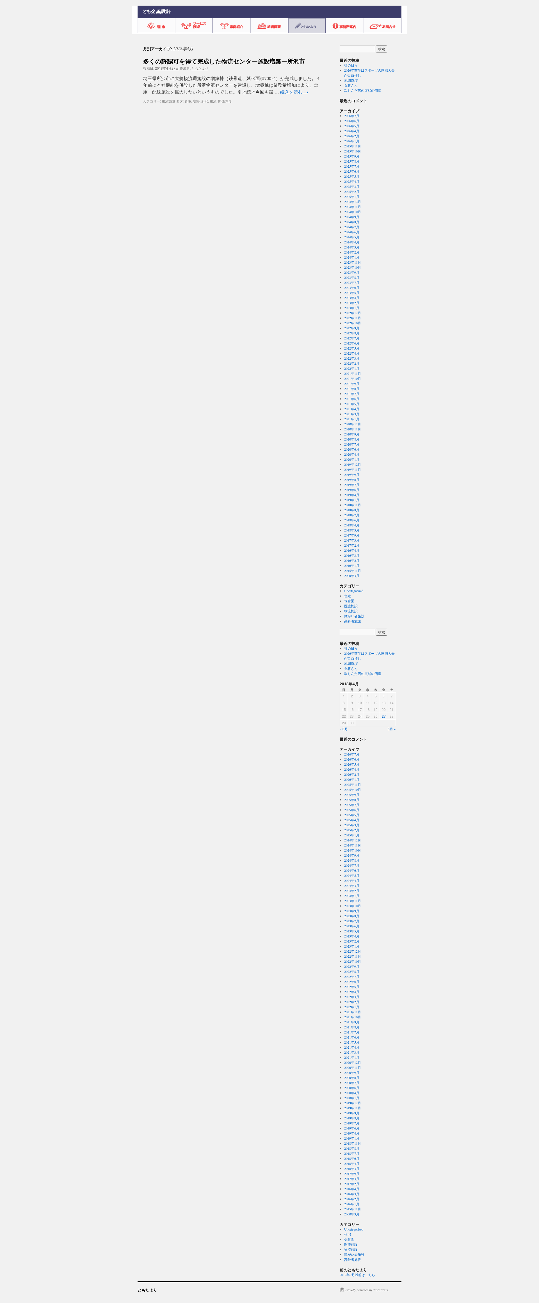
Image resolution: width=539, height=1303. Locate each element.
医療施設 (351, 606)
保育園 (349, 601)
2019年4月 (351, 494)
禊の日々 (351, 65)
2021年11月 (352, 373)
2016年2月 (351, 560)
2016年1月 (351, 565)
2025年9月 (351, 156)
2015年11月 (352, 570)
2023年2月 (351, 302)
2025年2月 (351, 191)
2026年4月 (351, 131)
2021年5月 (351, 403)
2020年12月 (352, 424)
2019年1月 (351, 500)
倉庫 (187, 101)
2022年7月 (351, 338)
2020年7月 (351, 444)
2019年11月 (352, 469)
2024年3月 (351, 247)
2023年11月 (352, 262)
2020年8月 (351, 439)
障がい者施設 (354, 616)
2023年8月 (351, 277)
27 (384, 716)
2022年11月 (352, 318)
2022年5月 (351, 348)
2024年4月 (351, 242)
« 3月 (344, 728)
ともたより (199, 68)
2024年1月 (351, 257)
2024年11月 (352, 206)
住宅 (347, 596)
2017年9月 (351, 535)
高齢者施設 (352, 621)
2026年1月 (351, 141)
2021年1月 (351, 419)
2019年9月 (351, 474)
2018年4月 (351, 525)
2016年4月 (351, 550)
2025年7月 (351, 166)
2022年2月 (351, 363)
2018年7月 (351, 515)
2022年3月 (351, 358)
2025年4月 (351, 181)
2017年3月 (351, 540)
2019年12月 (352, 464)
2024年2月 (351, 252)
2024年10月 (352, 211)
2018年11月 (352, 505)
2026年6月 (351, 120)
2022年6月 (351, 343)
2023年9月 (351, 272)
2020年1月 (351, 459)
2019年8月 (351, 479)
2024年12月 (352, 201)
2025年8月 (351, 161)
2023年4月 (351, 297)
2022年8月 (351, 333)
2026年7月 (351, 115)
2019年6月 (351, 489)
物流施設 (168, 101)
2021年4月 (351, 409)
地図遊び (351, 80)
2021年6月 (351, 398)
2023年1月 (351, 307)
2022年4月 (351, 353)
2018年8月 (351, 510)
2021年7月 (351, 393)
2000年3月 (351, 575)
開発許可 (225, 101)
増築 (196, 101)
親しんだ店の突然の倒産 (362, 90)
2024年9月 (351, 216)
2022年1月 (351, 368)
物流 (213, 101)
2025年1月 (351, 196)
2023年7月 (351, 282)
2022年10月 (352, 323)
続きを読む (294, 92)
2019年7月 (351, 484)
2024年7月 (351, 227)
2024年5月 (351, 237)
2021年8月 (351, 388)
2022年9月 (351, 328)
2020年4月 (351, 454)
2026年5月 (351, 126)
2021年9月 (351, 383)
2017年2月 (351, 545)
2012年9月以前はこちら (357, 1274)
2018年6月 (351, 520)
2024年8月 (351, 222)
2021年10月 (352, 378)
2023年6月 (351, 287)
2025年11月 (352, 146)
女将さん (351, 85)
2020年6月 (351, 449)
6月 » (392, 728)
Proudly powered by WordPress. (367, 1290)
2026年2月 (351, 136)
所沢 (204, 101)
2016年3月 (351, 555)
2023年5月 (351, 292)
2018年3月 (351, 530)
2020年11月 (352, 429)
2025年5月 (351, 176)
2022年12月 (352, 313)
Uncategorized (353, 590)
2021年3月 (351, 414)
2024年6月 (351, 232)
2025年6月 (351, 171)
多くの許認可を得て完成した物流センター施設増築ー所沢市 (224, 61)
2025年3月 (351, 186)
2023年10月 (352, 267)
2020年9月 (351, 434)
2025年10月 (352, 151)
